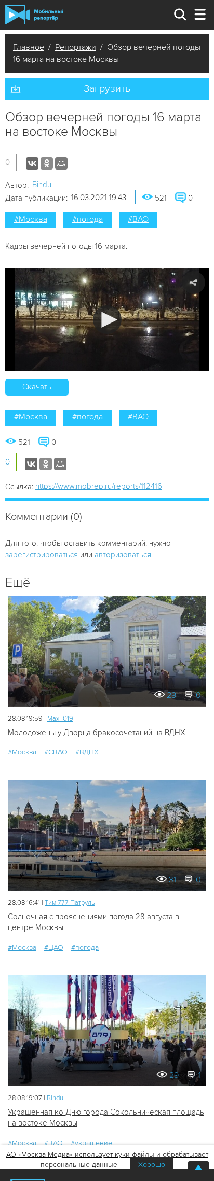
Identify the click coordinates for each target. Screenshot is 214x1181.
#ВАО (138, 219)
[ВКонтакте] (32, 163)
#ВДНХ (87, 752)
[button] (107, 319)
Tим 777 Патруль (70, 902)
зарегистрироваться (41, 554)
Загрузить (107, 88)
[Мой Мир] (61, 163)
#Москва (30, 219)
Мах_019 (60, 718)
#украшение (91, 1142)
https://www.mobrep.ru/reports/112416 (98, 486)
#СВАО (56, 752)
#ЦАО (53, 947)
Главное (28, 47)
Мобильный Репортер (34, 14)
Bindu (41, 184)
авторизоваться (123, 554)
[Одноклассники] (47, 163)
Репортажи (75, 47)
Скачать (36, 386)
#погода (87, 219)
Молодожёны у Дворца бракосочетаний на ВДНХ (96, 732)
